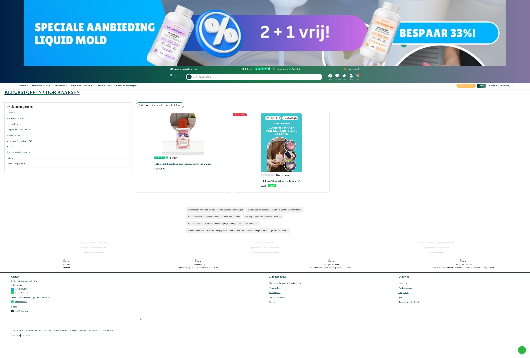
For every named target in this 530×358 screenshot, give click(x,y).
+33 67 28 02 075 (22, 292)
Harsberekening (275, 293)
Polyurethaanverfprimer (436, 253)
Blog (400, 297)
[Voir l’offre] (265, 33)
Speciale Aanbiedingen (17, 152)
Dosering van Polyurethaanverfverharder (93, 243)
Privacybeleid (15, 335)
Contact (272, 302)
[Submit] (189, 77)
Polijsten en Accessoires (80, 86)
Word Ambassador (405, 288)
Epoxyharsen (403, 293)
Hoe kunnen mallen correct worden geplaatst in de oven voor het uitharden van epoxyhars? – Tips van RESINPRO (238, 230)
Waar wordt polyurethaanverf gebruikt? (93, 248)
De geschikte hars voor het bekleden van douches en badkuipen (215, 210)
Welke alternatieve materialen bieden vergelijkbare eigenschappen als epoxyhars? (223, 223)
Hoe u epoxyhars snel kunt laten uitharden (262, 216)
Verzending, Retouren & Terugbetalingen (285, 283)
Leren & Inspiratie (15, 163)
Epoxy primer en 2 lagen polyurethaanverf (265, 248)
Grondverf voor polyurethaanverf (93, 253)
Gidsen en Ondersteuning (500, 86)
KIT (481, 86)
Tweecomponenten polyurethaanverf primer (265, 253)
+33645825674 (21, 289)
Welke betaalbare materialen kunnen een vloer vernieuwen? (214, 216)
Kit (8, 146)
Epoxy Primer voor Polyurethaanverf (436, 248)
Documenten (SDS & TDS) (409, 302)
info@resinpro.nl (21, 311)
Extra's (10, 158)
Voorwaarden (274, 288)
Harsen (23, 86)
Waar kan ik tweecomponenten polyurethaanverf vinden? (436, 243)
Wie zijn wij (403, 283)
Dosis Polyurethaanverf (265, 243)
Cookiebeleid (26, 335)
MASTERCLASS (466, 86)
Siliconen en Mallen (40, 86)
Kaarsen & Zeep (103, 86)
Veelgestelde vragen (277, 297)
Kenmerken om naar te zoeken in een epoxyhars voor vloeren (275, 210)
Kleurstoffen (60, 86)
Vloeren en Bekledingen (126, 86)
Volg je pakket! (353, 69)
